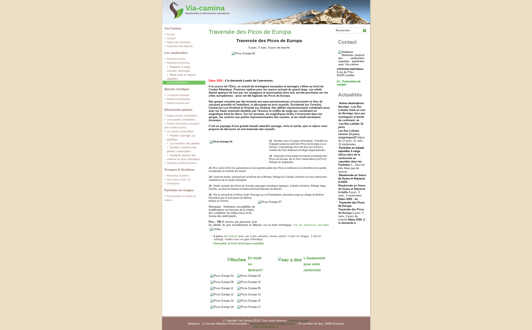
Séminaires (173, 183)
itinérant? (255, 270)
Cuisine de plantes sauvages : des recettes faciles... (183, 125)
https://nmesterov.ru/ (266, 326)
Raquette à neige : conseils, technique (179, 68)
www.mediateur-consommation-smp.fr (272, 323)
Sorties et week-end (178, 103)
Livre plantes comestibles (181, 119)
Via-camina (205, 8)
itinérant (233, 236)
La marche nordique (178, 95)
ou (250, 264)
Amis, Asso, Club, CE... (179, 179)
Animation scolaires (178, 175)
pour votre (312, 264)
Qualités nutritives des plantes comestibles (182, 149)
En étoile (255, 258)
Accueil (171, 34)
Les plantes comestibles (180, 131)
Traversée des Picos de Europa (250, 32)
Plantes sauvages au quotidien (181, 137)
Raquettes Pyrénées (178, 62)
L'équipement (314, 258)
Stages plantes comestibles (182, 115)
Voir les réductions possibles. (311, 224)
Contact (171, 38)
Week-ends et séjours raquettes (181, 76)
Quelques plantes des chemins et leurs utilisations (183, 157)
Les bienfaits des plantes (185, 143)
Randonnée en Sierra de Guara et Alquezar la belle (352, 179)
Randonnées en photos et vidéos (180, 198)
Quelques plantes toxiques (182, 163)
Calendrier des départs (180, 46)
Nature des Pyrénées (179, 42)
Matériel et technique (178, 99)
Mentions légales (299, 320)
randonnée (312, 270)
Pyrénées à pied (176, 58)
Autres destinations (177, 82)
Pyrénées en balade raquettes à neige (351, 149)
